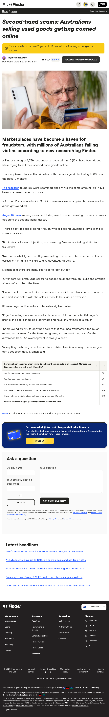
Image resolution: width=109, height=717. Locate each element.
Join (102, 4)
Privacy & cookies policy (48, 670)
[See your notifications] (92, 4)
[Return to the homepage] (16, 4)
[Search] (78, 4)
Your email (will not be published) (19, 482)
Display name (14, 468)
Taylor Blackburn (17, 57)
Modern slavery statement (83, 670)
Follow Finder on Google (81, 60)
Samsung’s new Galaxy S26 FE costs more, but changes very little (44, 577)
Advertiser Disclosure (24, 705)
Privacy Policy (54, 519)
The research (10, 187)
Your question (48, 468)
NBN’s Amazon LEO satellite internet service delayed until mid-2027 (45, 551)
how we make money (80, 705)
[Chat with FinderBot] (85, 4)
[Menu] (4, 4)
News (14, 11)
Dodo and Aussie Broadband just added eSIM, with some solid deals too (48, 585)
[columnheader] (50, 366)
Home (5, 11)
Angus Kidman (11, 215)
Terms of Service (69, 519)
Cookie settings (100, 670)
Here (5, 413)
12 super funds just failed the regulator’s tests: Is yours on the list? (45, 568)
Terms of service (31, 670)
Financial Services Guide (94, 703)
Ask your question (54, 501)
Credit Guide (8, 705)
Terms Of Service (80, 512)
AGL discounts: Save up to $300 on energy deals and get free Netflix (46, 560)
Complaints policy (65, 670)
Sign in (21, 503)
